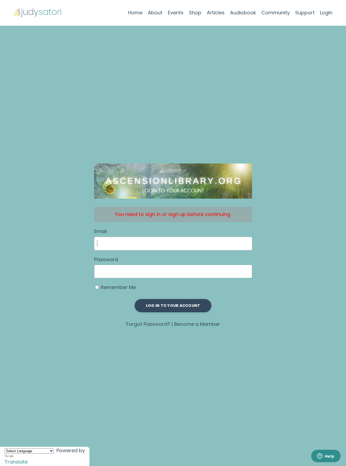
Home (135, 12)
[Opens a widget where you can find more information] (326, 456)
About (155, 12)
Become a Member (197, 324)
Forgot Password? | (150, 324)
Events (176, 12)
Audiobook (243, 12)
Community (275, 12)
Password (106, 259)
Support (305, 12)
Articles (216, 12)
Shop (195, 12)
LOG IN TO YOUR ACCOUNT (173, 305)
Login (326, 12)
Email (100, 231)
